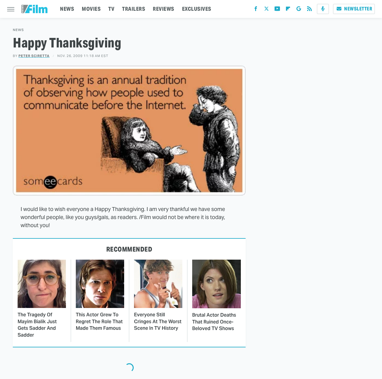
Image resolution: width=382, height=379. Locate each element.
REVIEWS (163, 8)
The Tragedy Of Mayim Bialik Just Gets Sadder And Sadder (37, 325)
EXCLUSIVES (196, 8)
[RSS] (309, 10)
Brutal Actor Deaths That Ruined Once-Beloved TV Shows (214, 322)
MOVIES (91, 8)
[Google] (298, 10)
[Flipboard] (288, 10)
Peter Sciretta (34, 56)
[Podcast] (323, 9)
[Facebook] (255, 10)
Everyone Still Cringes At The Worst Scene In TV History (157, 321)
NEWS (67, 8)
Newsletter (358, 9)
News (18, 30)
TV (111, 8)
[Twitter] (266, 10)
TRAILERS (133, 8)
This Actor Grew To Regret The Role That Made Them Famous (99, 321)
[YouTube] (277, 10)
